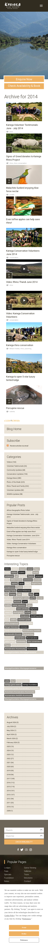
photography (18, 612)
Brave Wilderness (24, 591)
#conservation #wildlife (31, 631)
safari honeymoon (11, 623)
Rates (6, 881)
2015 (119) (11, 787)
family (21, 583)
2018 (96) (10, 775)
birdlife (11, 195)
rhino (11, 285)
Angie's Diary (36, 583)
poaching (8, 602)
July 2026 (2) (11, 726)
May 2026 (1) (11, 730)
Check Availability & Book (24, 85)
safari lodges (10, 641)
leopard (22, 569)
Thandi (7, 645)
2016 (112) (11, 783)
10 (18, 421)
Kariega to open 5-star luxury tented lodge (22, 552)
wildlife (13, 620)
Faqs (6, 871)
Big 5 (13, 681)
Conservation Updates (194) (17, 474)
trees (27, 583)
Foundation (9, 878)
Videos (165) (11, 462)
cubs (36, 594)
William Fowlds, (14, 349)
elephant (8, 598)
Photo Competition (12, 616)
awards (23, 576)
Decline (24, 934)
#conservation (32, 638)
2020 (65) (10, 767)
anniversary (28, 580)
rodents (12, 411)
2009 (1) (10, 811)
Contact (27, 881)
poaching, (28, 349)
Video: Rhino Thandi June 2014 (21, 282)
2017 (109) (11, 779)
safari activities (22, 609)
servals (35, 573)
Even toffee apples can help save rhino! (21, 531)
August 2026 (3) (13, 722)
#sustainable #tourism (13, 634)
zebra (30, 605)
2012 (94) (10, 799)
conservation (13, 257)
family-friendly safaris (13, 631)
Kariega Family (10, 591)
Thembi (19, 587)
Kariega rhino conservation (19, 345)
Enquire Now (24, 79)
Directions (28, 878)
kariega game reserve (13, 685)
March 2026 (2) (12, 738)
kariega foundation (30, 685)
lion (6, 594)
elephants (33, 609)
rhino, (11, 163)
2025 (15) (10, 746)
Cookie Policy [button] (9, 916)
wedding (27, 587)
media (7, 583)
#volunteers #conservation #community (19, 692)
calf (16, 576)
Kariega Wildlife (26, 623)
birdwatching (28, 634)
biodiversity (21, 641)
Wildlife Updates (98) (15, 494)
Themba (31, 576)
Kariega (12, 594)
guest (25, 602)
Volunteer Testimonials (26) (17, 466)
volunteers (24, 627)
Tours (26, 874)
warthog (36, 591)
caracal (30, 569)
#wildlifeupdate (36, 616)
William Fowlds (16, 580)
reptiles (14, 583)
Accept (24, 927)
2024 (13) (10, 750)
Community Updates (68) (16, 470)
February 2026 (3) (13, 742)
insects (14, 569)
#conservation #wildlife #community (18, 695)
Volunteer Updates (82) (15, 490)
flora (31, 594)
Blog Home (14, 429)
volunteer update (24, 620)
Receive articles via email (19, 446)
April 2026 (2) (12, 734)
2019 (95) (10, 771)
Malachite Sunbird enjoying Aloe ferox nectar (23, 527)
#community (31, 649)
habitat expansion (18, 605)
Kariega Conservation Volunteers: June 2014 (23, 535)
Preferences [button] (26, 919)
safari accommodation (20, 645)
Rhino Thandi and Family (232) (18, 486)
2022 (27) (10, 758)
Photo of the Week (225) (16, 482)
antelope (39, 576)
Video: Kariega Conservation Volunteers (21, 544)
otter (6, 580)
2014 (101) (11, 791)
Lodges (7, 868)
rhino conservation (20, 163)
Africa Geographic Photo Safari (18, 510)
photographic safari (20, 598)
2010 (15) (10, 807)
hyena (7, 573)
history (7, 569)
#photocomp (10, 609)
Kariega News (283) (14, 478)
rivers (19, 594)
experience (33, 602)
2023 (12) (10, 754)
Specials (7, 874)
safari (7, 681)
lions (11, 132)
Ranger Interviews (11, 627)
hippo (37, 569)
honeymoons (10, 587)
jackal (29, 573)
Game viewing (30, 868)
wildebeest (9, 576)
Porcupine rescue (15, 408)
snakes (14, 573)
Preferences (24, 940)
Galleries (27, 871)
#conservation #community (15, 649)
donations (24, 616)
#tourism (17, 602)
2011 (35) (10, 803)
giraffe (32, 598)
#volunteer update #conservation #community (22, 688)
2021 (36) (10, 763)
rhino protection (23, 681)
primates (37, 580)
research (8, 612)
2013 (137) (11, 795)
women (40, 598)
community (9, 638)
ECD (34, 612)
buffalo (28, 612)
